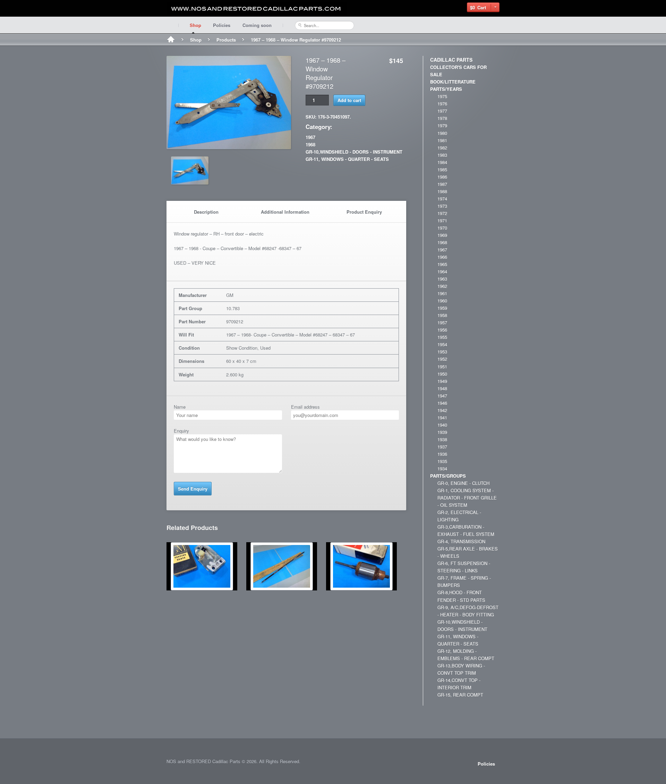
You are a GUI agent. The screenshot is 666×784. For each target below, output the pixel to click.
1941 (442, 417)
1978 (442, 118)
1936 (442, 454)
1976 (442, 103)
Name (180, 406)
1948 (442, 388)
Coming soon (257, 25)
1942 (442, 410)
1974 (442, 198)
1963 (442, 278)
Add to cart (349, 100)
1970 (442, 227)
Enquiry (181, 430)
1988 (442, 191)
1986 (442, 176)
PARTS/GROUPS (448, 475)
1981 (442, 140)
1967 (310, 137)
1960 (442, 300)
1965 (442, 264)
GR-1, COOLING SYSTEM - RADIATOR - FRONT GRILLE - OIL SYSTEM (467, 497)
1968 (310, 144)
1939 (442, 432)
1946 (442, 403)
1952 (442, 359)
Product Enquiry (364, 211)
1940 (442, 424)
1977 (442, 111)
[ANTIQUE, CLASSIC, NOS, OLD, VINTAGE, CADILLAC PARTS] (256, 8)
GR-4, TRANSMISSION (461, 541)
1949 (442, 381)
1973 (442, 206)
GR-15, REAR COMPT (460, 694)
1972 (442, 213)
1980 (442, 133)
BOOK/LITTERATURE (453, 81)
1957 (442, 322)
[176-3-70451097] (228, 145)
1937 (442, 446)
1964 (442, 271)
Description (206, 211)
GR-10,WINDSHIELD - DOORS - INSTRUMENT (354, 151)
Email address (305, 406)
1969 (442, 235)
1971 (442, 220)
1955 (442, 337)
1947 (442, 395)
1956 (442, 329)
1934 (442, 468)
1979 (442, 125)
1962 (442, 286)
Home (170, 40)
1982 (442, 147)
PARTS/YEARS (446, 89)
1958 (442, 315)
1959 (442, 308)
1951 (442, 366)
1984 (442, 162)
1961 (442, 293)
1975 (442, 96)
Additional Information (285, 211)
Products (226, 39)
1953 (442, 351)
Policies (221, 25)
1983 (442, 155)
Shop (195, 25)
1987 (442, 184)
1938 (442, 439)
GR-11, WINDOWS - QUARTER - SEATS (347, 159)
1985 (442, 169)
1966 (442, 257)
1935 (442, 461)
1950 (442, 373)
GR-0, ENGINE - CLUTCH (463, 483)
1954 (442, 344)
